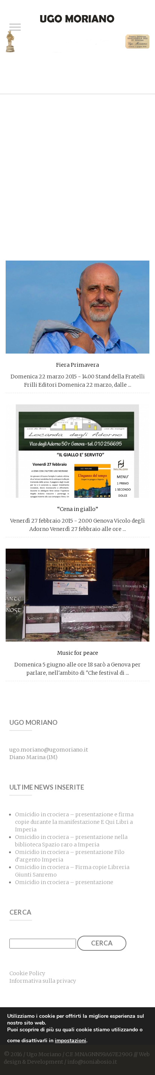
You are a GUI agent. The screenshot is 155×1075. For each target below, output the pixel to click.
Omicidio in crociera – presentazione (64, 882)
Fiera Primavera (77, 364)
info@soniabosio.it (92, 1061)
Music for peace (77, 653)
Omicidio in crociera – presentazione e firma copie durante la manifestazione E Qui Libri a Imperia (74, 822)
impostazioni (70, 1040)
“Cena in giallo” (77, 509)
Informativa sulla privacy (42, 980)
